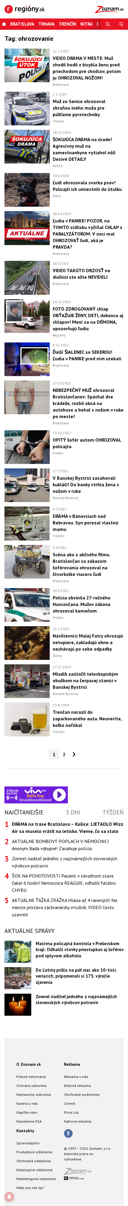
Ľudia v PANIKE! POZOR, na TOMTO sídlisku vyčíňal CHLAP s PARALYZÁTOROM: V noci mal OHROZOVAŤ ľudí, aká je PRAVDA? (87, 234)
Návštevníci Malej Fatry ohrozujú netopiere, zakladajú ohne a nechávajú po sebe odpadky (88, 642)
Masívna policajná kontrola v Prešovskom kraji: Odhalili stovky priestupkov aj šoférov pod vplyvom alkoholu (79, 950)
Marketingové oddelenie (36, 1179)
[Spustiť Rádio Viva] (35, 790)
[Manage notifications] (9, 1197)
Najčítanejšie (23, 812)
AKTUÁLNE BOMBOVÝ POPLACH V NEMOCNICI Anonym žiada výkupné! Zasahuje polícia (60, 844)
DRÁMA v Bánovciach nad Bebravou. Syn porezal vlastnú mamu (85, 522)
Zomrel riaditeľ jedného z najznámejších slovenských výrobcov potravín (64, 862)
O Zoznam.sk (28, 1064)
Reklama (72, 1064)
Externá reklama (77, 1085)
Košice (58, 165)
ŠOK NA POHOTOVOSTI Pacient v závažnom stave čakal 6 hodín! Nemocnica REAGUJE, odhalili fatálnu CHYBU (64, 883)
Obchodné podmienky (82, 1094)
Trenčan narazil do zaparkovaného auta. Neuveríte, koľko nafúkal (87, 718)
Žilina (57, 655)
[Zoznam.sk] (80, 1173)
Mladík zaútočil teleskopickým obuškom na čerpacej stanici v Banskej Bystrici (85, 680)
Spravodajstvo (28, 1143)
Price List (71, 1112)
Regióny (59, 335)
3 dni (73, 812)
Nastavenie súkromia (33, 1094)
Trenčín (67, 24)
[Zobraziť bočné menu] (121, 24)
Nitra (56, 196)
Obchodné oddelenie (33, 1161)
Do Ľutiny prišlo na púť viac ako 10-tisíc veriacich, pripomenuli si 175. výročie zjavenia (76, 976)
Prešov (58, 453)
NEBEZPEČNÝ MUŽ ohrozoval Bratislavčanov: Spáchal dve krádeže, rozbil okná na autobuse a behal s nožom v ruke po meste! (88, 403)
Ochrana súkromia (31, 1085)
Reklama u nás (76, 1076)
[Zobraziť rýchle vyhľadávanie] (108, 24)
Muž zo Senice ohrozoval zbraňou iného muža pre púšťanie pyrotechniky (79, 107)
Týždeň (113, 812)
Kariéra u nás (27, 1103)
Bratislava (22, 24)
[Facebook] (68, 1134)
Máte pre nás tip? (30, 1187)
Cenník (69, 1103)
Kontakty (25, 1130)
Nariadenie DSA (29, 1121)
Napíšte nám (26, 1112)
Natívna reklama (77, 1121)
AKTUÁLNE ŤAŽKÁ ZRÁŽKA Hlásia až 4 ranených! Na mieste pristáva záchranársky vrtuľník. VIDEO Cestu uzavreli (64, 907)
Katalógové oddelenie (34, 1170)
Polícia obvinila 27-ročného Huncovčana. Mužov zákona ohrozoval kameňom (81, 604)
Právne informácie (31, 1076)
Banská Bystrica (65, 498)
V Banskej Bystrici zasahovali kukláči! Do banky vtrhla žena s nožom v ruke (86, 484)
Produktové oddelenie (34, 1152)
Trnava (46, 24)
